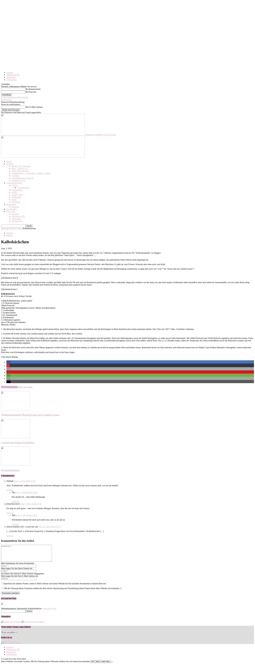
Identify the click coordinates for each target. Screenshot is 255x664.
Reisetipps (16, 202)
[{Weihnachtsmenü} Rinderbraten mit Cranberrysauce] (15, 410)
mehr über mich (49, 608)
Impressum (11, 77)
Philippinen (16, 197)
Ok (93, 662)
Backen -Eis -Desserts (21, 166)
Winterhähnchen (10, 470)
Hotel (14, 199)
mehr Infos (105, 662)
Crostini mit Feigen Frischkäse (17, 442)
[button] (8, 362)
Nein (97, 662)
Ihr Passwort (31, 92)
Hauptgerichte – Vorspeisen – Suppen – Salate (31, 173)
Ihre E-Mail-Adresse (34, 107)
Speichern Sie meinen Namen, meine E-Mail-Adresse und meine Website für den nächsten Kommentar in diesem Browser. (55, 583)
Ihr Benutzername (33, 89)
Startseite (5, 228)
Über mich (10, 211)
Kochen (12, 228)
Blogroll (15, 207)
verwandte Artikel (9, 387)
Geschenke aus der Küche (23, 178)
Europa (15, 185)
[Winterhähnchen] (15, 465)
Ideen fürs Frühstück (20, 171)
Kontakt (9, 72)
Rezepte (9, 164)
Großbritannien (23, 188)
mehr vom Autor (24, 387)
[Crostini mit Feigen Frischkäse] (15, 437)
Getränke (15, 176)
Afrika (14, 192)
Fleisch (19, 228)
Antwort (9, 490)
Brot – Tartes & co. (20, 168)
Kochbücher (11, 209)
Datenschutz (11, 80)
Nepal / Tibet (17, 195)
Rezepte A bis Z (18, 180)
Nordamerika (17, 190)
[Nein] (112, 662)
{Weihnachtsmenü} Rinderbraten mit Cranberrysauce (30, 414)
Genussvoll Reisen (14, 183)
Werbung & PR (12, 75)
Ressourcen (11, 204)
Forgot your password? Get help (14, 97)
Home (9, 161)
